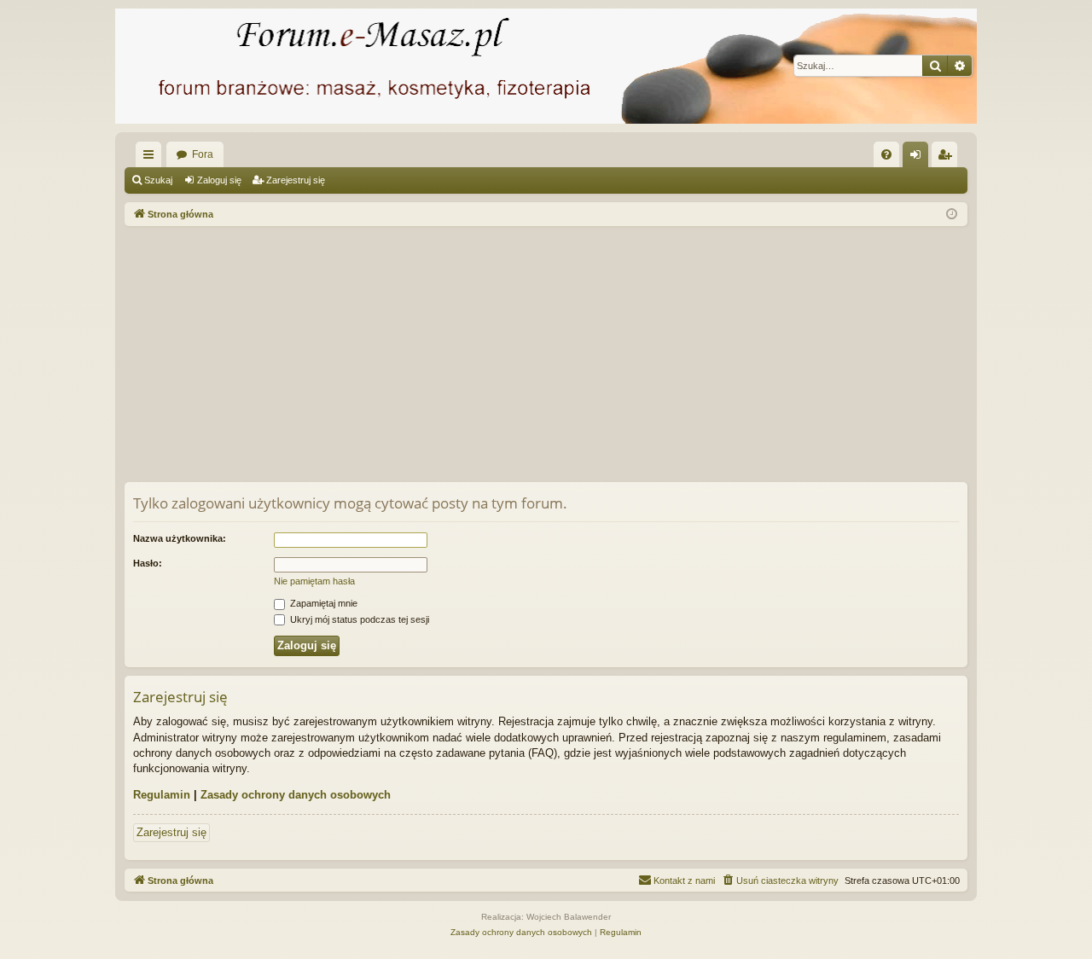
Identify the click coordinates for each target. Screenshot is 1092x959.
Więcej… (151, 157)
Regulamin (161, 794)
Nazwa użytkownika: (179, 538)
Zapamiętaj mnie (322, 603)
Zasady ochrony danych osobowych (295, 794)
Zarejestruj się (295, 180)
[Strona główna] (546, 66)
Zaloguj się (219, 180)
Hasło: (147, 563)
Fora (202, 154)
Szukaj (158, 180)
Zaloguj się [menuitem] (918, 157)
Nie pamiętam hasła (314, 581)
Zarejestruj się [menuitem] (947, 157)
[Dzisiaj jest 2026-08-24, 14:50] (951, 214)
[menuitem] (886, 154)
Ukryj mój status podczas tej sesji (358, 619)
